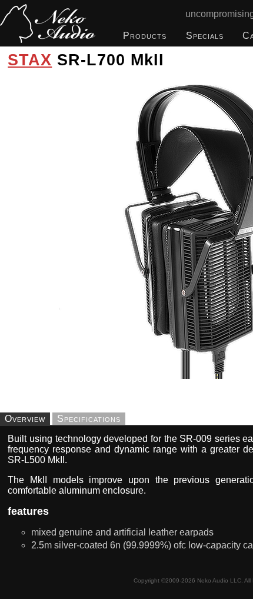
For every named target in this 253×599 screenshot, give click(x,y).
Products (145, 36)
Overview (25, 419)
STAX (30, 60)
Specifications (89, 419)
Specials (205, 36)
